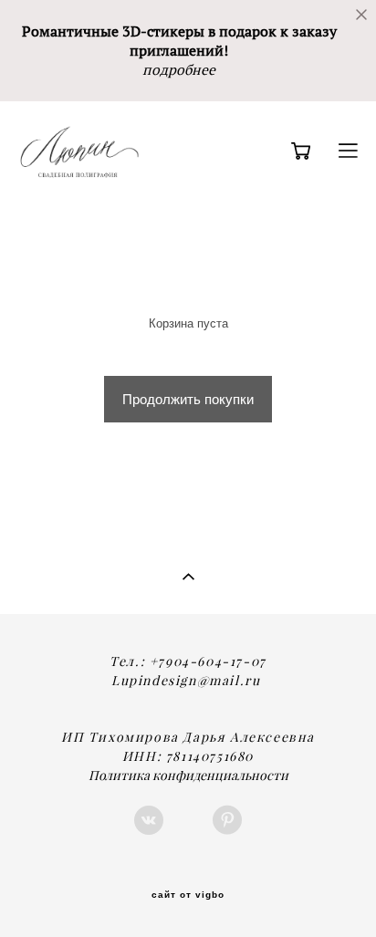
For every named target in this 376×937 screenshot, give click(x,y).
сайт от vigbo (188, 895)
